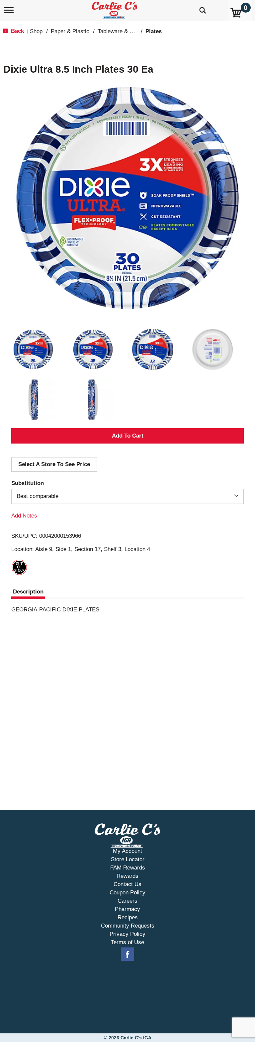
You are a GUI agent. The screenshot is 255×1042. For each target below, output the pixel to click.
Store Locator (127, 859)
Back (16, 31)
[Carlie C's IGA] (115, 9)
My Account (127, 851)
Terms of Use (127, 942)
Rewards (127, 876)
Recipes (128, 917)
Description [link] (28, 592)
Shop (36, 31)
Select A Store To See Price (54, 464)
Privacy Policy (127, 934)
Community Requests (127, 926)
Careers (127, 901)
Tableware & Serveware (127, 31)
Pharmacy (127, 909)
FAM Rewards (127, 868)
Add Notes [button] (24, 516)
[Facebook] (127, 954)
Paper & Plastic (70, 31)
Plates (153, 31)
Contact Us (127, 884)
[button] (33, 349)
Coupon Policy (127, 892)
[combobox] (127, 496)
